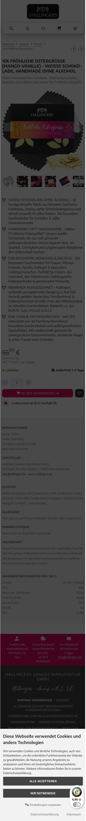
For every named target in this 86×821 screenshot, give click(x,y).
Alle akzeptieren (43, 781)
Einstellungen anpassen (45, 804)
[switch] (77, 804)
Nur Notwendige (43, 793)
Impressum (74, 814)
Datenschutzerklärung (45, 814)
